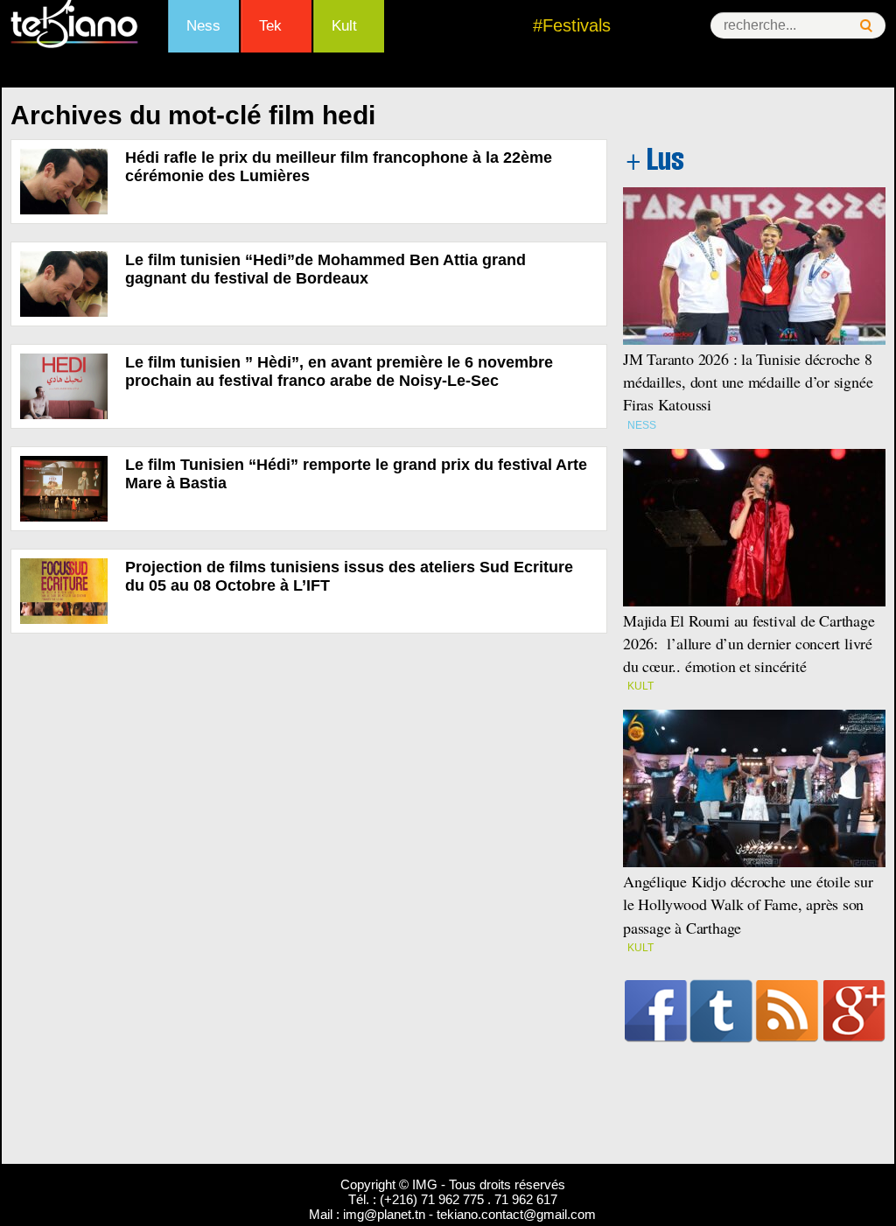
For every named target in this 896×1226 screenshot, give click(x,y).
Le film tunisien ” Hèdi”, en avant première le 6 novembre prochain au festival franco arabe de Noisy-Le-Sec (339, 371)
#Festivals (572, 25)
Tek (270, 26)
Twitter (721, 1011)
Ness (203, 26)
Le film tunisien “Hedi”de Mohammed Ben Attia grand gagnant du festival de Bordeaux (325, 269)
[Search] (866, 25)
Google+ (854, 1011)
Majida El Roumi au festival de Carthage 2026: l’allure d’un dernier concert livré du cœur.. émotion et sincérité (749, 643)
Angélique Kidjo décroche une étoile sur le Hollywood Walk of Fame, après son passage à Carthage (748, 904)
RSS (787, 1011)
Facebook (656, 1011)
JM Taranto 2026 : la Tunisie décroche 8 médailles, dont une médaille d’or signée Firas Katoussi (747, 381)
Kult (344, 26)
